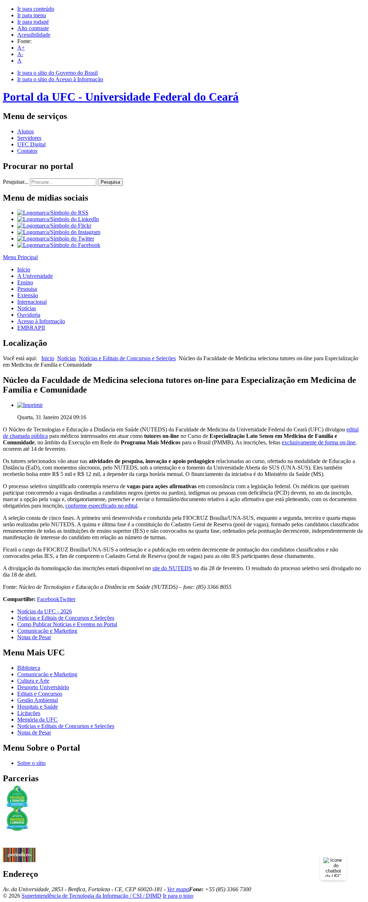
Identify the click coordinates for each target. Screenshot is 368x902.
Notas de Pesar (34, 637)
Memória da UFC (37, 719)
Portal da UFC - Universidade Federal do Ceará (121, 96)
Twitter (67, 599)
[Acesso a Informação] (19, 846)
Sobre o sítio (31, 763)
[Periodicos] (19, 860)
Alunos (25, 131)
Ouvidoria (28, 315)
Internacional (32, 302)
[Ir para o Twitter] (55, 238)
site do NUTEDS (172, 568)
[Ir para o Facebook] (58, 245)
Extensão (27, 295)
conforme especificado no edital (101, 506)
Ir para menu (31, 15)
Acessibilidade (33, 35)
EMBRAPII (31, 328)
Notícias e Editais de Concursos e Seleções (127, 358)
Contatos (27, 151)
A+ (21, 48)
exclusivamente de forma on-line (318, 442)
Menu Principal (20, 257)
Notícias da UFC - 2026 (44, 611)
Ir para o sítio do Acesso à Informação (60, 79)
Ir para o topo (178, 896)
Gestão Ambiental (37, 700)
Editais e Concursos (39, 694)
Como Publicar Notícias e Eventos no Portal (67, 624)
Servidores (29, 138)
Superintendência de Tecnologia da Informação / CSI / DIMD (91, 896)
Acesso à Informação (41, 321)
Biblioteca (28, 668)
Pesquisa (110, 182)
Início (23, 269)
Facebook (48, 599)
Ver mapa (178, 889)
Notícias (26, 308)
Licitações (28, 713)
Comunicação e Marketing (47, 631)
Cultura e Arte (33, 681)
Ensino (25, 282)
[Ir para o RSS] (52, 213)
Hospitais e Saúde (37, 707)
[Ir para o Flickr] (54, 226)
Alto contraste (33, 28)
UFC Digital (31, 144)
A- (20, 54)
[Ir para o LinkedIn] (58, 219)
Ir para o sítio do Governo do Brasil (57, 73)
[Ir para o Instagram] (58, 232)
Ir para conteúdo (35, 9)
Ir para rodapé (33, 22)
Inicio (47, 358)
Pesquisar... (15, 182)
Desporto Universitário (43, 687)
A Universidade (35, 276)
